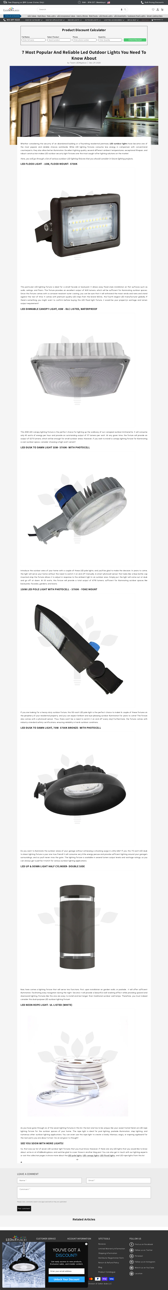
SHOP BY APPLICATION (54, 20)
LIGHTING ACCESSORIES (113, 20)
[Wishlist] (153, 9)
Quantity (102, 37)
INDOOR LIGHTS (73, 20)
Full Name (26, 37)
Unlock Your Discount (66, 1279)
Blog (100, 1267)
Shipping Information (107, 1253)
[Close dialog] (86, 1244)
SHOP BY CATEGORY (32, 20)
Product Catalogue (106, 1272)
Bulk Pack (145, 20)
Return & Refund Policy (108, 1263)
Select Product (53, 37)
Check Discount (135, 40)
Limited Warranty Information (111, 1249)
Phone (75, 37)
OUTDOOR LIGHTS (92, 20)
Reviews (102, 1244)
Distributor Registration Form (111, 1258)
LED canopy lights (91, 1155)
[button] (121, 9)
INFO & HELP (131, 20)
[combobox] (82, 9)
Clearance (157, 19)
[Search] (125, 9)
